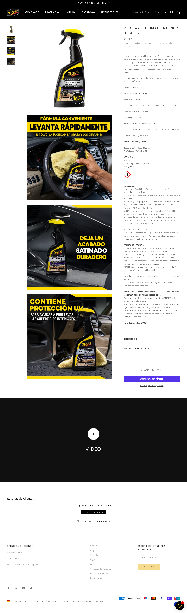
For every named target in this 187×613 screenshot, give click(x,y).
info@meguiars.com (132, 117)
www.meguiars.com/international (137, 111)
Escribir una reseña (93, 512)
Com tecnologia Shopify (99, 601)
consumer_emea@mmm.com (136, 135)
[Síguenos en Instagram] (16, 588)
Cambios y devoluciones (100, 568)
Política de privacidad (99, 573)
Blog (92, 550)
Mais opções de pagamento (151, 385)
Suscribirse (149, 567)
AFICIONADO (32, 12)
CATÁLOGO (88, 12)
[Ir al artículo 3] (11, 51)
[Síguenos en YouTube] (23, 588)
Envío (92, 564)
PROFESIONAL (53, 12)
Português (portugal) (144, 12)
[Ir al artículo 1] (11, 30)
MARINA (71, 12)
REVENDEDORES (109, 12)
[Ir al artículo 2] (11, 40)
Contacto (94, 555)
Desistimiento (96, 578)
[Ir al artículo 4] (11, 61)
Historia (93, 545)
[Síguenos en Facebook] (8, 588)
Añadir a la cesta (151, 370)
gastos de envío (150, 43)
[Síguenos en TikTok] (31, 588)
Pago (92, 559)
